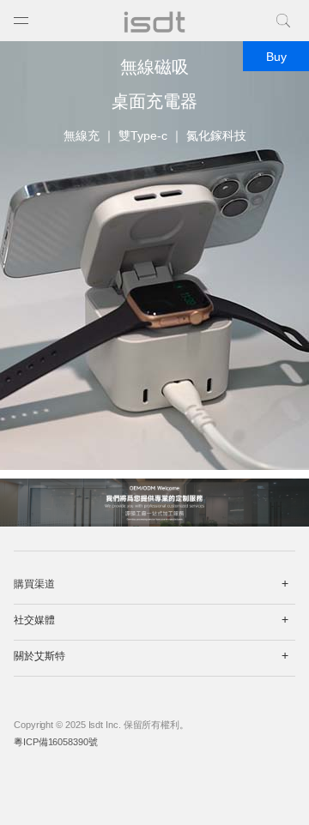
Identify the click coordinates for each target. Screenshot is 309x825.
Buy (276, 56)
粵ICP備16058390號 (56, 742)
